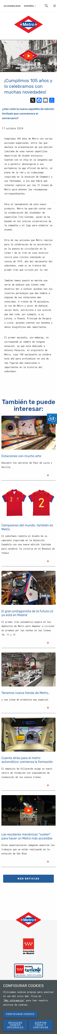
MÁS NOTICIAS (28, 878)
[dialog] (28, 1007)
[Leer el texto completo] (48, 475)
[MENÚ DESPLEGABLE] (53, 6)
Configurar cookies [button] (20, 1014)
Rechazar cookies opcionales (15, 1025)
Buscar (48, 6)
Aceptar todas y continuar (40, 1025)
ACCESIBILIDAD (12, 6)
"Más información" (14, 1000)
